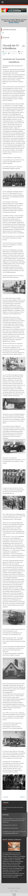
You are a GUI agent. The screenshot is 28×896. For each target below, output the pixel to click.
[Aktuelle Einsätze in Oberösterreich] (3, 32)
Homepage (5, 53)
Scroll (14, 894)
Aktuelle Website (14, 22)
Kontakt (16, 890)
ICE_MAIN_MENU (2, 2)
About (11, 890)
